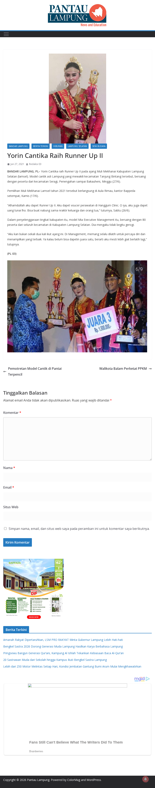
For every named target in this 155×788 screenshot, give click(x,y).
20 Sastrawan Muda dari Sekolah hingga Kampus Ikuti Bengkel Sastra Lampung (55, 660)
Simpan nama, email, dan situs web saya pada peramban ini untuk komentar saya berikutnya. (79, 528)
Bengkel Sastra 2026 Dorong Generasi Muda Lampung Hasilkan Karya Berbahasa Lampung (63, 646)
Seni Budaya (98, 146)
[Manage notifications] (145, 779)
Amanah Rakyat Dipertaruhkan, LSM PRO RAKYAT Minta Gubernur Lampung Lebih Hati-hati (63, 640)
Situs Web (10, 507)
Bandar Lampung (18, 146)
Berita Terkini (40, 146)
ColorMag (73, 780)
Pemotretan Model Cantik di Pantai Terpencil (35, 371)
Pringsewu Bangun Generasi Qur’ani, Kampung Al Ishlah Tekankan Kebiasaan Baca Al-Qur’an (63, 653)
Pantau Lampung (38, 780)
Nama (9, 468)
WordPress (94, 780)
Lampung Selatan (77, 146)
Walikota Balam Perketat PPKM (123, 368)
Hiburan (58, 146)
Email (8, 487)
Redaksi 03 (35, 164)
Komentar (12, 412)
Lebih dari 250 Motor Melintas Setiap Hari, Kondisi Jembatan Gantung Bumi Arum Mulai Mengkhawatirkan (72, 666)
